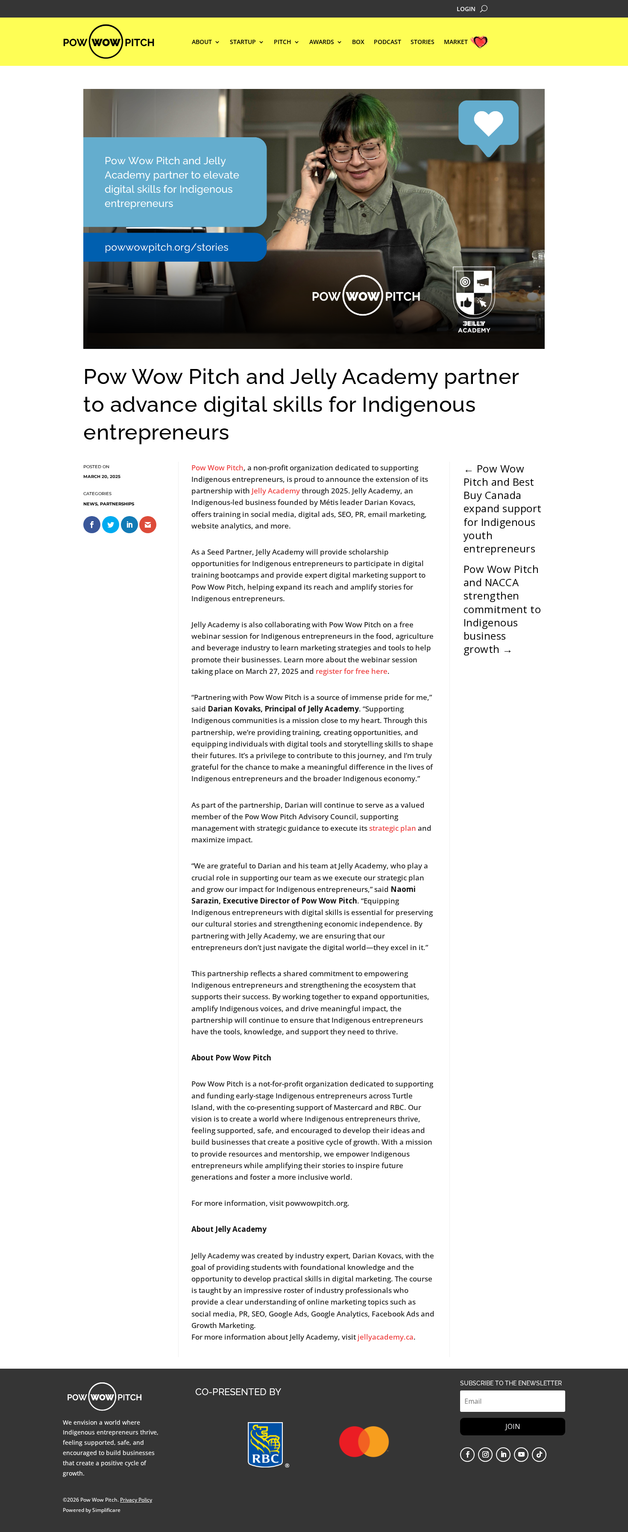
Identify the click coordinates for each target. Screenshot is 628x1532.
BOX (358, 42)
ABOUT (202, 42)
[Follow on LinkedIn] (503, 1454)
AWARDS (321, 42)
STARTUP (243, 42)
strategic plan (392, 828)
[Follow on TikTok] (539, 1454)
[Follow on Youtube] (521, 1454)
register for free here (351, 671)
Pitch (282, 42)
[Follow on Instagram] (485, 1454)
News (90, 504)
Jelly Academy (276, 491)
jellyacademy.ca (386, 1337)
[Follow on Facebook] (467, 1454)
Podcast (387, 42)
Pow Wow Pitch (217, 467)
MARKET (456, 42)
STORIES (422, 42)
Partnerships (117, 504)
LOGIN (466, 9)
